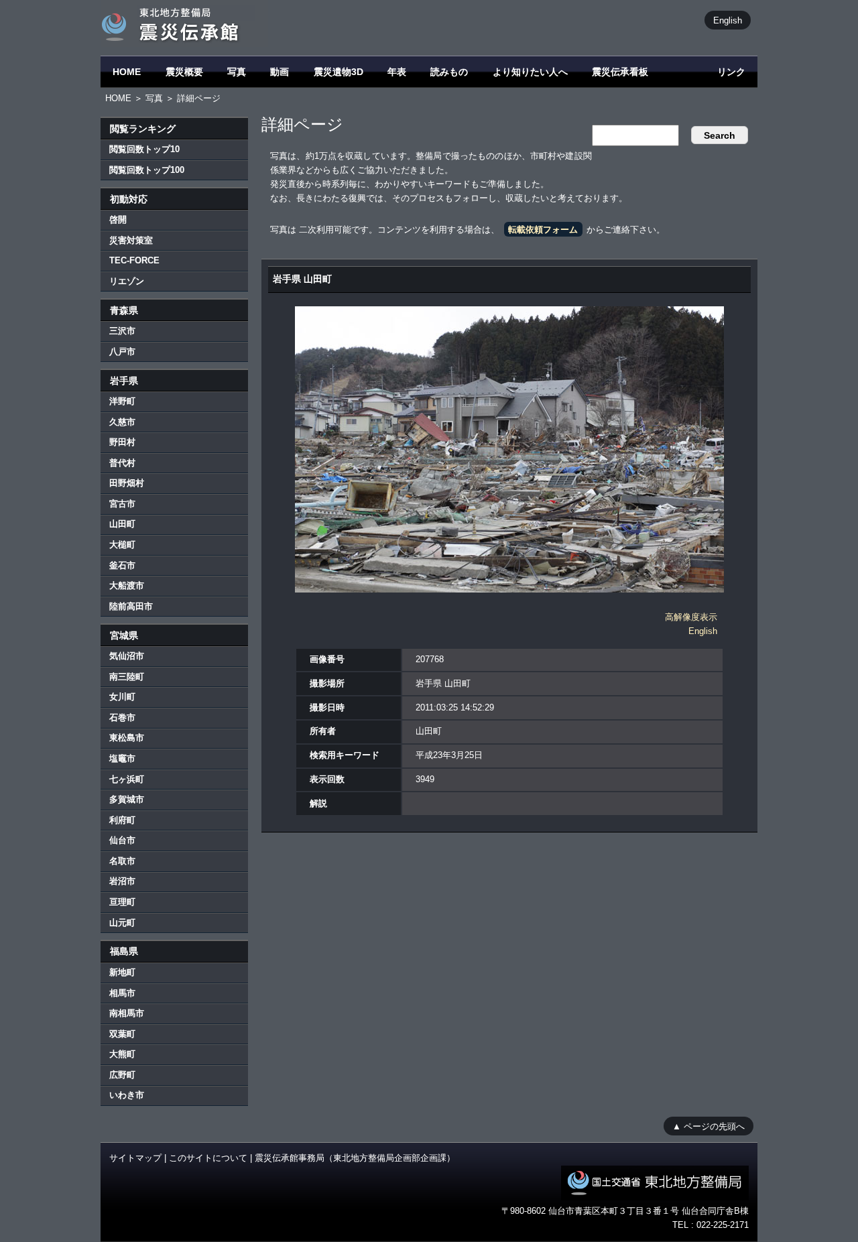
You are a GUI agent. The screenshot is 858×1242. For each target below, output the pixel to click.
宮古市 (122, 504)
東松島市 (126, 738)
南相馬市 (126, 1013)
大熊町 (122, 1054)
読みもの (449, 71)
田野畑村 (126, 483)
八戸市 (122, 352)
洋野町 (122, 401)
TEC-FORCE (134, 260)
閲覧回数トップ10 (144, 149)
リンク (731, 71)
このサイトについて (208, 1158)
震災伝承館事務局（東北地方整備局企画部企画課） (355, 1158)
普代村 (122, 463)
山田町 (122, 524)
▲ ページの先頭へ (708, 1126)
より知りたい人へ (530, 71)
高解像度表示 (691, 617)
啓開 (118, 219)
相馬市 (122, 993)
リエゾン (126, 281)
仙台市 (122, 840)
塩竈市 (122, 758)
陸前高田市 (131, 606)
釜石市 (122, 565)
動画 (279, 71)
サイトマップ (135, 1158)
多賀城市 (126, 799)
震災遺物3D (338, 71)
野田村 (122, 442)
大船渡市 (126, 585)
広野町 (122, 1075)
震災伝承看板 (620, 71)
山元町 (122, 923)
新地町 (122, 972)
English (727, 20)
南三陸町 (126, 677)
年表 (396, 71)
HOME (127, 71)
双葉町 (122, 1034)
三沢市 (122, 331)
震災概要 (184, 71)
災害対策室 (131, 240)
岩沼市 (122, 881)
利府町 (122, 820)
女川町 (122, 697)
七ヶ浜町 (126, 779)
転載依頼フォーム (543, 230)
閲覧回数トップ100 (146, 170)
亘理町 (122, 902)
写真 (236, 71)
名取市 (122, 861)
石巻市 (122, 717)
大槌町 (122, 545)
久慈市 (122, 422)
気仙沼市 (126, 656)
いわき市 (126, 1095)
